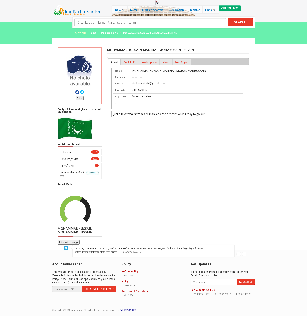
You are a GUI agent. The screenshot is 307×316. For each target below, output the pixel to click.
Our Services (229, 8)
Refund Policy (130, 271)
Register (194, 10)
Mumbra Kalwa (109, 32)
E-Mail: (119, 83)
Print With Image (68, 242)
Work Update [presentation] (149, 62)
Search (240, 22)
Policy (125, 281)
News (133, 10)
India (118, 10)
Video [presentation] (166, 62)
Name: (119, 70)
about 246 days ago (131, 252)
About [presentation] (114, 62)
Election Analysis (152, 10)
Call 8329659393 (128, 310)
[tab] (114, 62)
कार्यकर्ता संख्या (79, 165)
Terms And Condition (135, 291)
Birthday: (120, 77)
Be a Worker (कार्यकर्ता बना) (72, 174)
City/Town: (121, 96)
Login (209, 10)
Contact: (120, 90)
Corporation (176, 10)
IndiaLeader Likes (79, 152)
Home (93, 32)
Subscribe (245, 282)
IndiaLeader (77, 310)
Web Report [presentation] (182, 62)
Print (79, 98)
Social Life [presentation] (130, 62)
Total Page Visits (79, 159)
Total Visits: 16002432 (99, 289)
